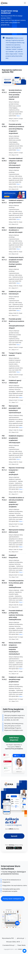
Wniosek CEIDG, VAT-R (13, 942)
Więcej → (18, 115)
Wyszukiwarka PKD (8, 938)
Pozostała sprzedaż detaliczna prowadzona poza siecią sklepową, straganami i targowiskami (16, 128)
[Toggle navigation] (25, 3)
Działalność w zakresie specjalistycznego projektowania (16, 679)
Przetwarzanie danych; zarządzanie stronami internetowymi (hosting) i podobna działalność (16, 262)
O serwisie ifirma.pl (8, 945)
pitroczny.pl (20, 938)
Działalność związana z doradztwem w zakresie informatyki (16, 230)
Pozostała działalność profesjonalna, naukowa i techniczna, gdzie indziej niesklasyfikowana (16, 615)
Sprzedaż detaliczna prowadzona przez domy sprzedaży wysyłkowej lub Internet (15, 94)
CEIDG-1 (8, 18)
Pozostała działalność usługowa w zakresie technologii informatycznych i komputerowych (16, 163)
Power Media (22, 945)
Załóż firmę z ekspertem (14, 739)
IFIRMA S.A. (21, 949)
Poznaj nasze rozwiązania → (13, 899)
